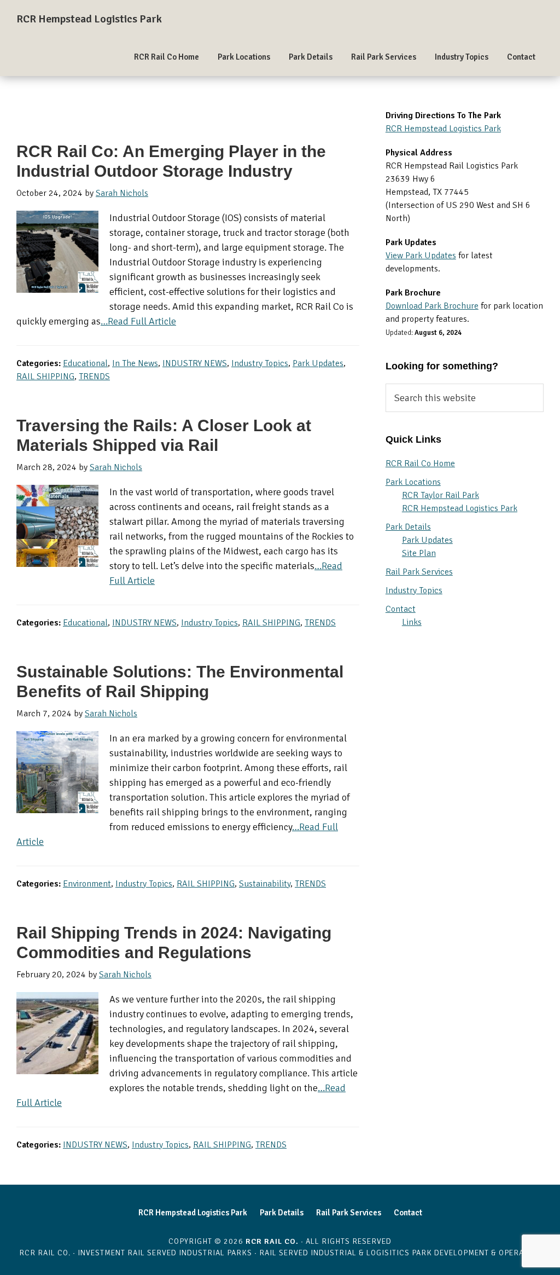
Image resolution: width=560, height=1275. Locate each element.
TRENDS (94, 376)
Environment (87, 883)
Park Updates (318, 363)
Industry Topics (259, 363)
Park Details (408, 526)
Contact (401, 609)
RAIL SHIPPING (45, 376)
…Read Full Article (138, 321)
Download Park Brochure (432, 305)
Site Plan (419, 553)
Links (412, 622)
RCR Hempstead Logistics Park (89, 19)
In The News (135, 363)
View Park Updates (421, 255)
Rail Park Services (419, 571)
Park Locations (413, 482)
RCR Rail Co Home (420, 463)
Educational (85, 363)
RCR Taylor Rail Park (440, 495)
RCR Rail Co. (272, 1241)
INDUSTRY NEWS (194, 363)
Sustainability (264, 883)
